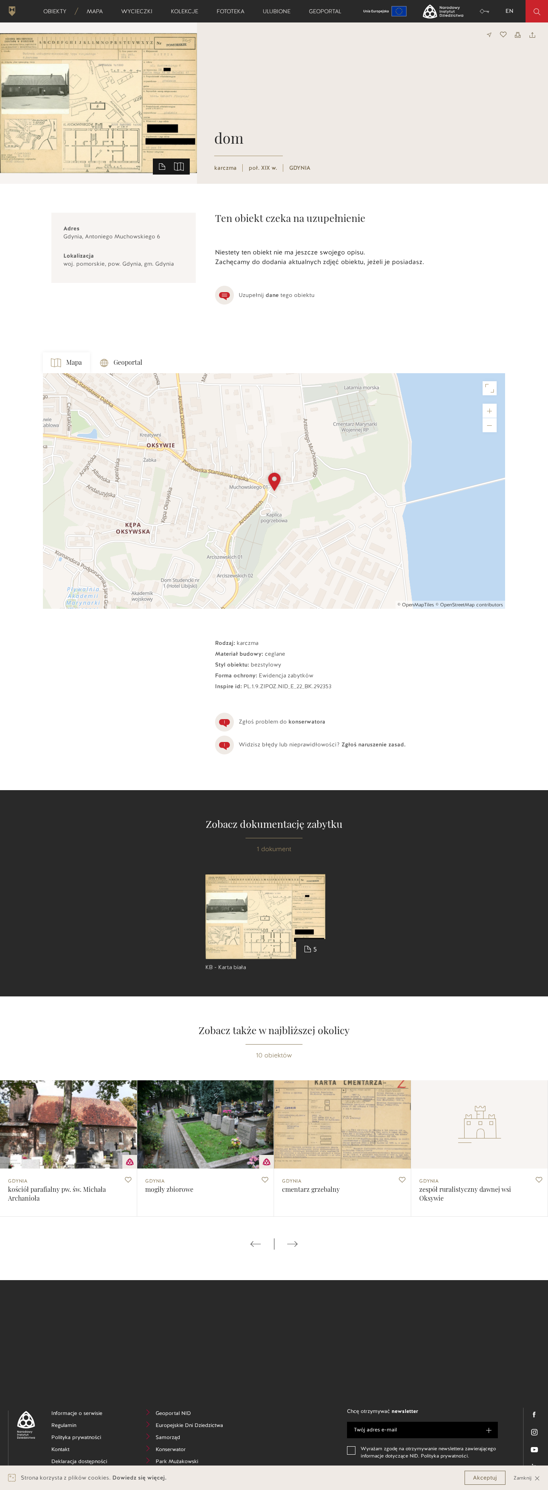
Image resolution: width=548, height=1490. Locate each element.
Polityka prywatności (83, 1438)
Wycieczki (139, 11)
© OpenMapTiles (416, 605)
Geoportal (328, 11)
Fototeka (233, 11)
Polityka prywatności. (445, 1456)
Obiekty (57, 11)
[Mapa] (179, 166)
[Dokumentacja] (162, 166)
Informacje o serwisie (83, 1414)
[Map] (274, 491)
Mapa (97, 11)
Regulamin (76, 1426)
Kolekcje (187, 11)
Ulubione (279, 11)
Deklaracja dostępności (83, 1462)
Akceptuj (485, 1478)
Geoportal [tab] (128, 363)
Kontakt (72, 1450)
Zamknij (523, 1478)
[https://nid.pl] (23, 1425)
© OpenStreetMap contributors (469, 605)
